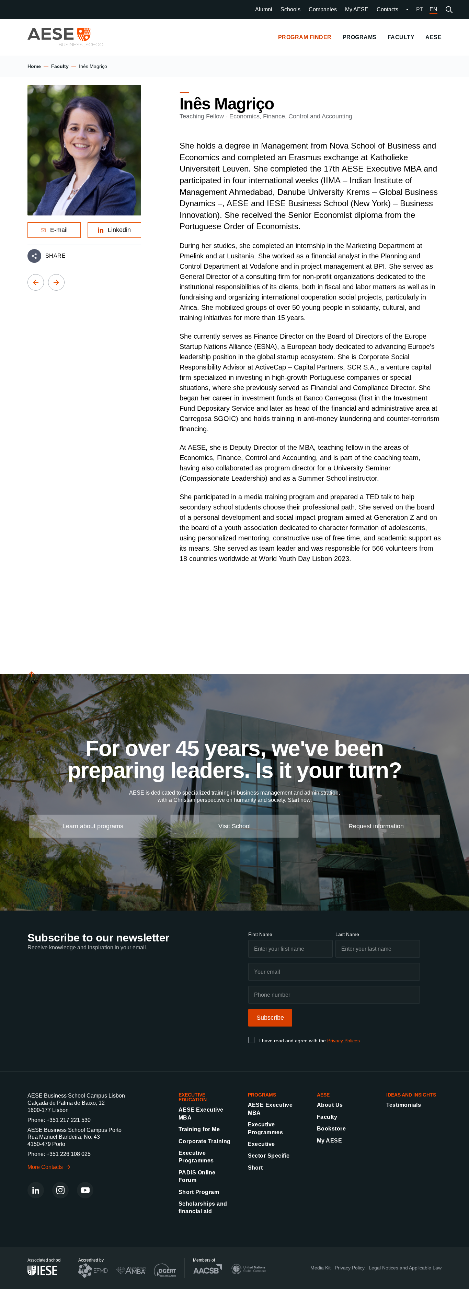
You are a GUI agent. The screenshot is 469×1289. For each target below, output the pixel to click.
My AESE (356, 9)
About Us (330, 1105)
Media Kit (320, 1267)
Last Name (347, 934)
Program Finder (305, 37)
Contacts (387, 9)
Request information (376, 825)
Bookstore (331, 1129)
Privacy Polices (343, 1040)
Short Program (199, 1192)
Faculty (60, 66)
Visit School (234, 825)
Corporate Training (205, 1141)
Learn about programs (92, 825)
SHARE (55, 256)
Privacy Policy (350, 1267)
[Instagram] (60, 1190)
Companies (323, 9)
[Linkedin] (35, 1190)
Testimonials (403, 1105)
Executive (261, 1144)
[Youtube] (85, 1190)
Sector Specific (269, 1156)
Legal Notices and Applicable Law (405, 1267)
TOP (33, 682)
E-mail (59, 229)
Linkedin (119, 229)
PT (419, 9)
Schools (290, 9)
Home (34, 66)
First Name (260, 934)
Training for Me (199, 1129)
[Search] (449, 9)
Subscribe (270, 1017)
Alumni (263, 9)
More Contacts (45, 1167)
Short (255, 1168)
